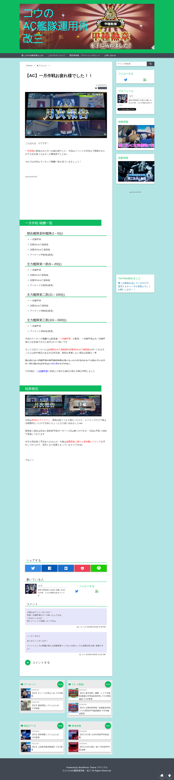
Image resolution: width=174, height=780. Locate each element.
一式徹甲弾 (42, 371)
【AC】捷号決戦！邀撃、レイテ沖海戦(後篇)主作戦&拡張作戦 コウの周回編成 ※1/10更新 (95, 696)
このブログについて (56, 55)
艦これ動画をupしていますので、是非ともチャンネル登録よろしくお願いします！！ (134, 286)
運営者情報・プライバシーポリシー (84, 55)
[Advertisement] (46, 196)
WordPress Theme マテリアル (93, 767)
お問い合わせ (110, 55)
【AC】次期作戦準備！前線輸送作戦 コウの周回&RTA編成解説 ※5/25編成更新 (94, 711)
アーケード (102, 88)
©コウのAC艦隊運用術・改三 (77, 770)
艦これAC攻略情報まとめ (32, 55)
